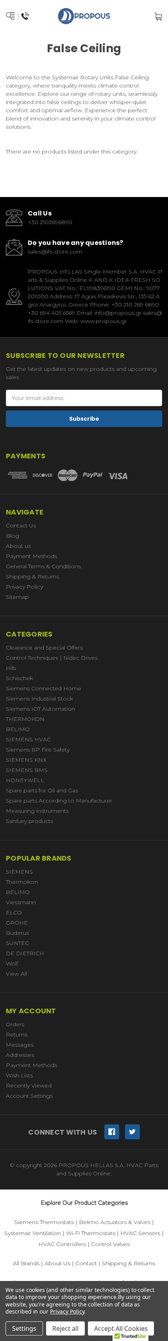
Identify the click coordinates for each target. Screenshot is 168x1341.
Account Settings (29, 1095)
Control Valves (110, 1244)
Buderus (17, 932)
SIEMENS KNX (26, 759)
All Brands (26, 1263)
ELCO (14, 912)
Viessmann (21, 902)
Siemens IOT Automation (40, 708)
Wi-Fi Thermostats (90, 1233)
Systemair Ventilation (32, 1233)
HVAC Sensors (140, 1233)
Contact (86, 1263)
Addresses (20, 1054)
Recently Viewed (29, 1085)
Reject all (65, 1328)
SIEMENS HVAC (28, 739)
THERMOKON (25, 718)
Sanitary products (29, 821)
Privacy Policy (24, 586)
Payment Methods (31, 556)
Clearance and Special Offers (44, 647)
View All (16, 973)
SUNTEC (17, 943)
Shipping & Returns (32, 576)
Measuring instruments (37, 810)
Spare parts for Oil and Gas (42, 790)
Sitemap (17, 596)
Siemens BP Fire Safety (38, 749)
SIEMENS (19, 871)
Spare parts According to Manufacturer (59, 800)
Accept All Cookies (121, 1328)
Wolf (12, 963)
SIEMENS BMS (27, 770)
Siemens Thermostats (44, 1222)
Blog (12, 535)
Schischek (19, 678)
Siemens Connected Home (43, 688)
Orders (15, 1024)
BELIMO (18, 729)
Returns (16, 1034)
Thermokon (22, 881)
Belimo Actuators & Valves (114, 1222)
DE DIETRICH (25, 953)
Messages (20, 1044)
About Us (57, 1263)
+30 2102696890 (50, 222)
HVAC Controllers (62, 1244)
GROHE (17, 922)
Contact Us (21, 525)
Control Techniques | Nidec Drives (52, 657)
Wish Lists (19, 1075)
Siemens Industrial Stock (39, 698)
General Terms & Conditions (43, 566)
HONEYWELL (25, 780)
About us (18, 545)
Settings (24, 1328)
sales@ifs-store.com (55, 251)
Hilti (11, 667)
